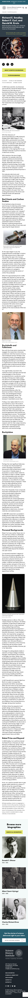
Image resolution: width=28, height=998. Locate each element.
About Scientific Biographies (14, 70)
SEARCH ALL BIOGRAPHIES (14, 832)
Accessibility (8, 994)
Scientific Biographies (12, 12)
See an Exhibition (9, 973)
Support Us (8, 982)
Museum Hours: (6, 1)
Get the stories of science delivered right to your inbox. (14, 934)
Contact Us (8, 979)
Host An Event (9, 977)
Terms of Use (17, 992)
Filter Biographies (14, 75)
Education (5, 12)
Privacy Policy (8, 992)
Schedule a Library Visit (11, 975)
